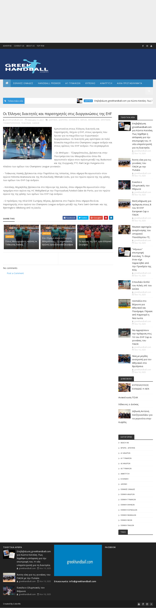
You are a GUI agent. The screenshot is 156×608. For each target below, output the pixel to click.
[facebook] (143, 46)
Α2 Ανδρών (125, 463)
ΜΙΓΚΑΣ (83, 119)
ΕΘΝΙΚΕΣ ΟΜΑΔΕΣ (23, 83)
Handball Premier (49, 83)
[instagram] (147, 46)
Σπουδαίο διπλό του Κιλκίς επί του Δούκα (142, 285)
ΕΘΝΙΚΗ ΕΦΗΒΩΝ (128, 505)
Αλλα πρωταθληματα (129, 83)
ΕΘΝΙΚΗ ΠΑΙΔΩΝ (127, 525)
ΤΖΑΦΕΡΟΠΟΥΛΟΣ (11, 123)
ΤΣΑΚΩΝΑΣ (26, 123)
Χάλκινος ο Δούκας (128, 404)
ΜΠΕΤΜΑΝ (105, 119)
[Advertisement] (78, 21)
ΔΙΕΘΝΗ (124, 484)
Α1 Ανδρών (125, 453)
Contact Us (19, 46)
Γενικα (30, 90)
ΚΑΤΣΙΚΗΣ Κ (74, 119)
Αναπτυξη (106, 83)
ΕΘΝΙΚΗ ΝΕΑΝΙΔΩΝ (128, 515)
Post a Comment (15, 273)
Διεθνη (43, 90)
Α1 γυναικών (126, 458)
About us (30, 46)
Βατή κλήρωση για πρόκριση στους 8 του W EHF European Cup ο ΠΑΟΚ (141, 207)
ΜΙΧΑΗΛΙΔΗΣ (94, 119)
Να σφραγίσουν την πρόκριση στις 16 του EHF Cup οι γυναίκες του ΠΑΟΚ (142, 337)
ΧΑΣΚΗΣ (35, 123)
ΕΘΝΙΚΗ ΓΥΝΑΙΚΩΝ (128, 499)
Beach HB (125, 442)
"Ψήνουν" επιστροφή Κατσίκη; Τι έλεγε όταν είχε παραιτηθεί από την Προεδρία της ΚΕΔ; (141, 259)
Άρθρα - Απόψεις (128, 448)
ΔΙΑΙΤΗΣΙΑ (79, 101)
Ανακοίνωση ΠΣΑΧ (128, 397)
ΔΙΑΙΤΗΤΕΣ (63, 119)
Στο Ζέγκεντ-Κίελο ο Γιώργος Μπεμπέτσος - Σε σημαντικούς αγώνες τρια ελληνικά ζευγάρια (57, 241)
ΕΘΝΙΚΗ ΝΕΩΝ (126, 520)
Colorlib (16, 604)
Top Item (40, 46)
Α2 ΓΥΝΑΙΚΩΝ (126, 468)
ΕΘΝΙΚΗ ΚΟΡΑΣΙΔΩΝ (129, 510)
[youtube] (151, 46)
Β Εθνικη (124, 479)
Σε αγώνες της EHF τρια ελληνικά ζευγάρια (95, 243)
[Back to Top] (151, 604)
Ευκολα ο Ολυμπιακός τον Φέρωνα (141, 185)
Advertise (7, 46)
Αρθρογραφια (13, 90)
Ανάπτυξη (125, 473)
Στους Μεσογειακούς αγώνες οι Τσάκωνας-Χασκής (21, 243)
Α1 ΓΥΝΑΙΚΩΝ (72, 83)
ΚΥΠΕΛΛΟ (90, 83)
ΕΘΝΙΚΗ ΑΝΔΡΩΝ (128, 494)
